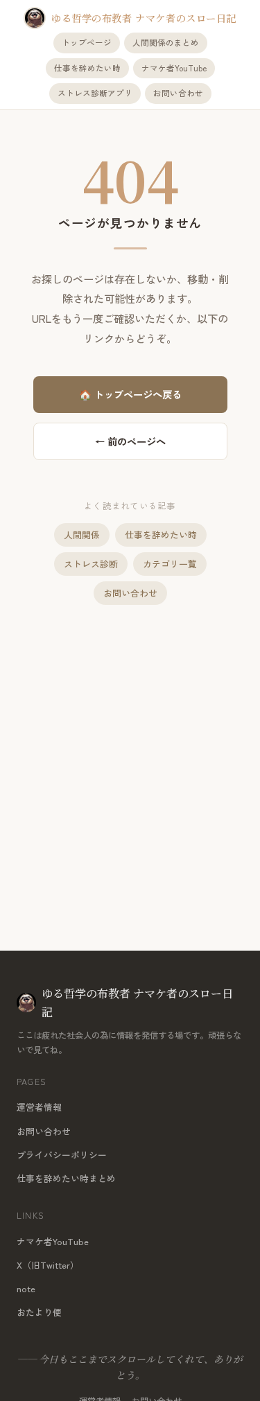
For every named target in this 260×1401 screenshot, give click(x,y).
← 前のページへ (130, 441)
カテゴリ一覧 (170, 563)
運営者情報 (39, 1106)
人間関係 (82, 534)
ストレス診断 (91, 563)
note (26, 1288)
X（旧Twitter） (48, 1264)
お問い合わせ (178, 92)
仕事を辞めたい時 (87, 67)
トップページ (87, 42)
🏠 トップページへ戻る (130, 394)
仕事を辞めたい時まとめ (66, 1178)
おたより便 (39, 1312)
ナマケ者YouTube (174, 67)
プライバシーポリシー (62, 1154)
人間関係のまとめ (165, 42)
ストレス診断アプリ (95, 92)
